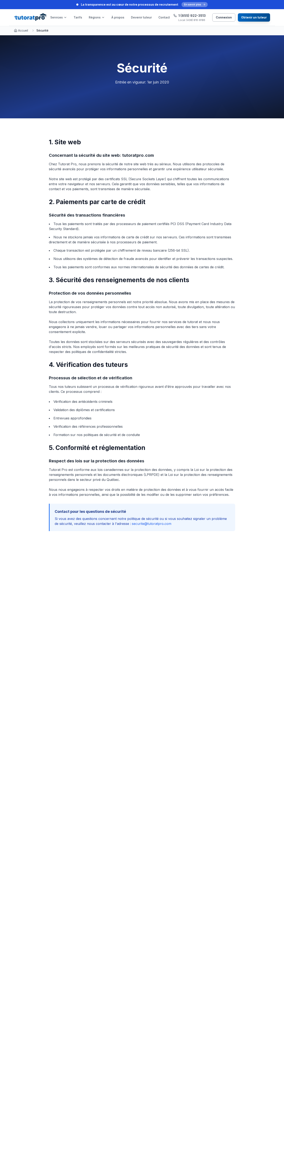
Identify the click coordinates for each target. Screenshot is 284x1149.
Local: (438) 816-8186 (191, 20)
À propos (117, 17)
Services (56, 17)
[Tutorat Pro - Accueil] (30, 17)
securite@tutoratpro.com (151, 524)
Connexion (224, 17)
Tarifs (78, 17)
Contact (164, 17)
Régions (95, 17)
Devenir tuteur (141, 17)
